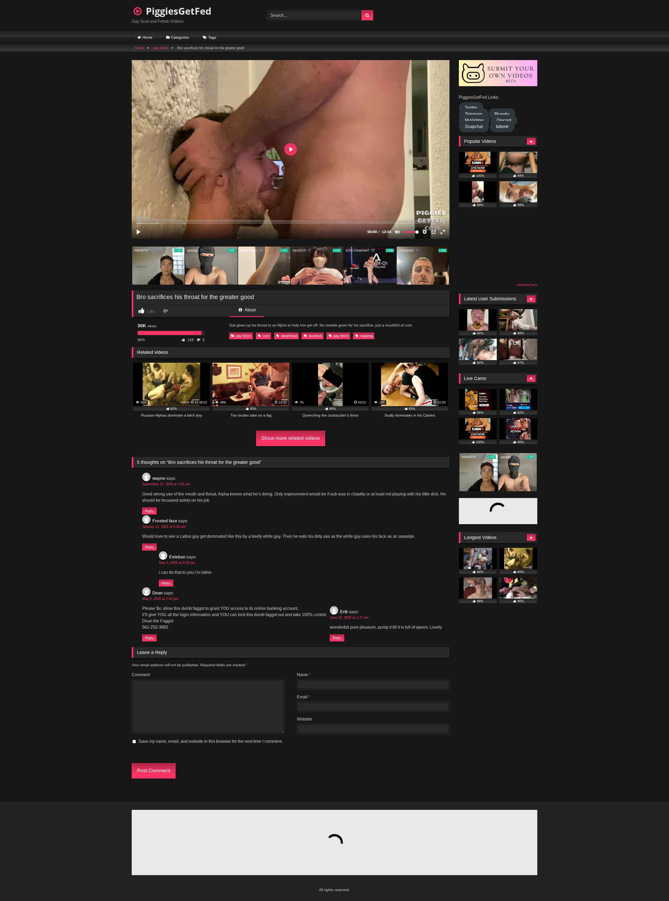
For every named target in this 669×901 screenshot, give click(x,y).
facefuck (315, 336)
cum (266, 336)
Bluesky (501, 114)
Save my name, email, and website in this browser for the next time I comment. (210, 741)
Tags (212, 37)
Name (304, 674)
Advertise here (527, 285)
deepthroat (289, 336)
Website (304, 719)
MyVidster (474, 120)
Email (303, 697)
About (250, 310)
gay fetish (160, 48)
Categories (180, 37)
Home (147, 37)
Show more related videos (290, 438)
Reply (149, 511)
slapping (366, 336)
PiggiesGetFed (177, 11)
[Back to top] (652, 885)
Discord (504, 120)
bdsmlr (502, 126)
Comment (141, 674)
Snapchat (474, 126)
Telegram (473, 114)
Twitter (471, 108)
